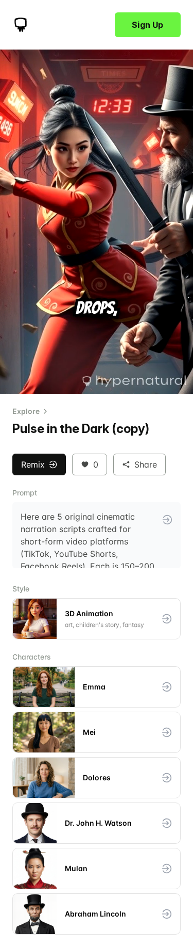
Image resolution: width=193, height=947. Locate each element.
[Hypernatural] (20, 25)
